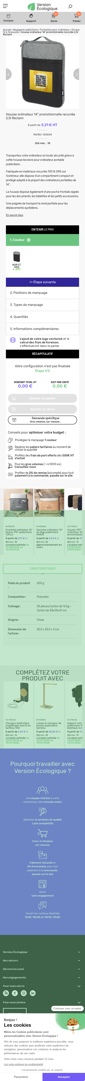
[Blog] (6, 992)
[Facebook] (15, 992)
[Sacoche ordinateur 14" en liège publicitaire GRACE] (49, 516)
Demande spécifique (45, 420)
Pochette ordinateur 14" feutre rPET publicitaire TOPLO (19, 532)
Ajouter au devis (42, 409)
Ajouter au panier (42, 398)
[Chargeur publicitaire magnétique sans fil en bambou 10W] (18, 710)
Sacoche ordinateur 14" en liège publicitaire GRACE (49, 532)
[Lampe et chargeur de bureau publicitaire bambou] (49, 710)
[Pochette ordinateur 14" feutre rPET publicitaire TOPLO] (18, 516)
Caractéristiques (43, 568)
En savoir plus (14, 215)
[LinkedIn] (33, 992)
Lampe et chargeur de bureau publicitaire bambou (48, 725)
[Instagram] (24, 992)
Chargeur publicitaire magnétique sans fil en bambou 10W (18, 725)
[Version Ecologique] (42, 7)
